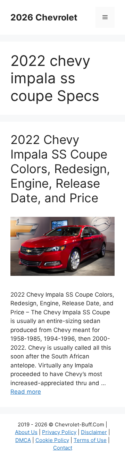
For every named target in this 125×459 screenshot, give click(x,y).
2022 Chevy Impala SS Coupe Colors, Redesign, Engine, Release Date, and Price (60, 168)
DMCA (23, 440)
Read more (25, 391)
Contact (62, 447)
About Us (26, 432)
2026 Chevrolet (43, 17)
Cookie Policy (52, 440)
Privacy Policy (59, 432)
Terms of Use (90, 440)
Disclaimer (94, 432)
